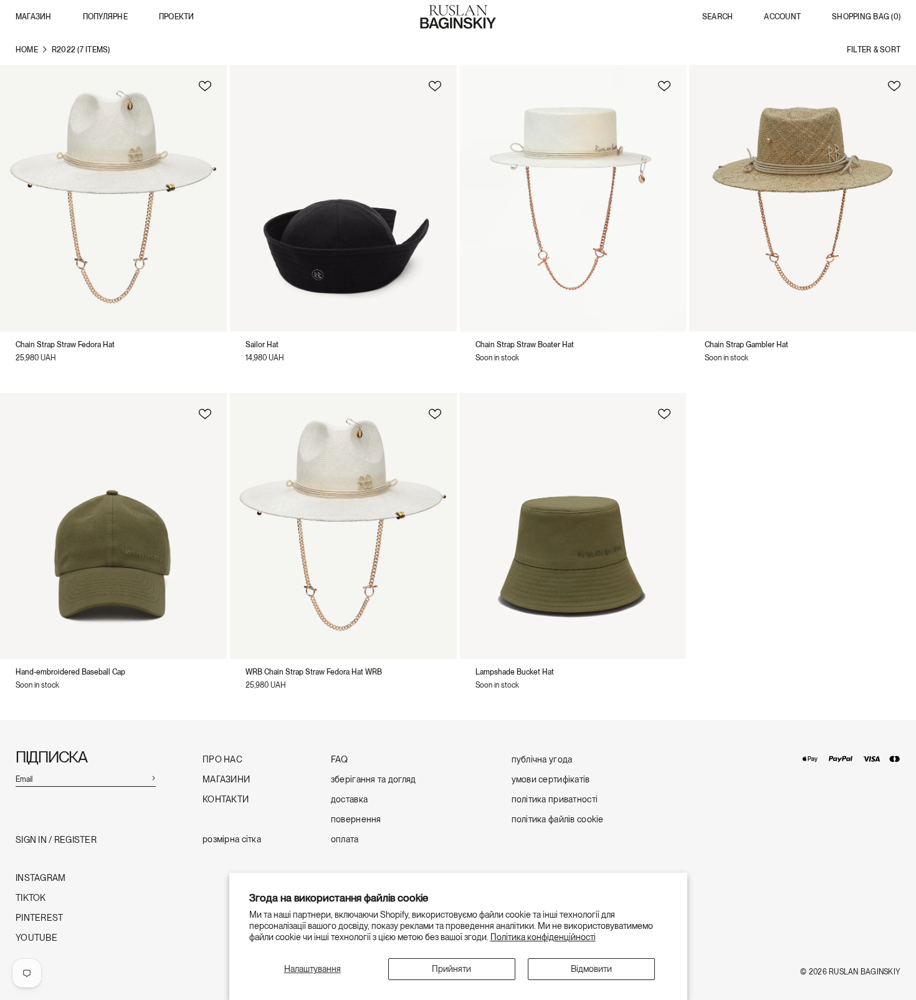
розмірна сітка (232, 839)
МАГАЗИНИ (226, 780)
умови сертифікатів (551, 780)
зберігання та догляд (373, 780)
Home (27, 50)
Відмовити (591, 969)
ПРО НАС (222, 760)
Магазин (34, 16)
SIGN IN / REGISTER (56, 840)
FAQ (339, 760)
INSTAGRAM (41, 878)
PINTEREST (40, 918)
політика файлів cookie (558, 819)
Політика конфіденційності (543, 937)
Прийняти (451, 969)
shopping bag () (866, 17)
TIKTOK (31, 898)
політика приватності (555, 800)
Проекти (176, 16)
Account (782, 17)
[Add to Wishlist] (205, 85)
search (717, 17)
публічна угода (542, 760)
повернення (356, 819)
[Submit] (153, 777)
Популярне (105, 16)
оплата (345, 839)
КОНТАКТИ (226, 800)
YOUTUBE (36, 938)
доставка (349, 800)
